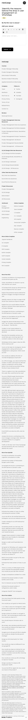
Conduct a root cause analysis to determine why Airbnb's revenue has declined (12, 330)
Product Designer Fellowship (10, 72)
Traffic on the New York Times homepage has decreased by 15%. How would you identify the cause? (14, 446)
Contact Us (5, 108)
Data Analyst (5, 195)
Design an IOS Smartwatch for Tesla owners (12, 640)
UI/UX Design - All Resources (10, 168)
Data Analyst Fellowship (9, 75)
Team (3, 89)
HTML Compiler (18, 232)
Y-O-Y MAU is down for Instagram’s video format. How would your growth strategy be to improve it (14, 608)
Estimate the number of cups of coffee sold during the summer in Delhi (13, 512)
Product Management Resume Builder (12, 143)
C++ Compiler (18, 216)
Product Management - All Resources (12, 146)
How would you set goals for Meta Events (14, 603)
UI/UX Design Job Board (9, 161)
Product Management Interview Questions (14, 125)
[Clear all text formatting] (23, 29)
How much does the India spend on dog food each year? (13, 599)
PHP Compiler (5, 249)
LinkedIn (18, 92)
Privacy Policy (6, 99)
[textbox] (14, 39)
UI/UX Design (6, 192)
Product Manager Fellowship (10, 69)
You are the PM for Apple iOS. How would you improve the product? (13, 669)
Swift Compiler (6, 255)
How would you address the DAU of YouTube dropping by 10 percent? (12, 356)
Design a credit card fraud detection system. (12, 543)
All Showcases (6, 199)
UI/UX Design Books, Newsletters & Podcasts (12, 157)
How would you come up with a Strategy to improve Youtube (13, 658)
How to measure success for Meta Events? (14, 583)
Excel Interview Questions (9, 178)
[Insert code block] (14, 29)
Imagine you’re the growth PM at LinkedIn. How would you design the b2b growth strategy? (14, 634)
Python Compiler (19, 206)
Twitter (18, 89)
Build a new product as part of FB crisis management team (13, 558)
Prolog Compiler (6, 262)
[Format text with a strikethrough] (19, 29)
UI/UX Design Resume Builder (10, 165)
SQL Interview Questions (9, 175)
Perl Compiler (5, 265)
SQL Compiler (18, 225)
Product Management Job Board (11, 139)
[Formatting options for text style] (4, 29)
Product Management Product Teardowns (14, 136)
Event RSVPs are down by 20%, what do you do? (13, 432)
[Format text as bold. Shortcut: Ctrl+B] (8, 29)
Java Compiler (18, 209)
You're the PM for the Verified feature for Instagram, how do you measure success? (14, 517)
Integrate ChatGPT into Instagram (12, 591)
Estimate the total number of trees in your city (14, 563)
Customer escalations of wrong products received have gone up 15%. (13, 278)
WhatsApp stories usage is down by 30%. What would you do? (13, 343)
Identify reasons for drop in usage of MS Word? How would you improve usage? (13, 300)
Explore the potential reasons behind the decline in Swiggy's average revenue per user (13, 294)
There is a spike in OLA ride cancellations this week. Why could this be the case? (13, 372)
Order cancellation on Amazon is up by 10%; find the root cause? (13, 283)
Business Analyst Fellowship (10, 78)
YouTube (18, 95)
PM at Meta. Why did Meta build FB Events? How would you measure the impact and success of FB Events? (14, 627)
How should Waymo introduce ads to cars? (12, 621)
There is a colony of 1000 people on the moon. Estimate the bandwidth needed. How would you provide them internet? (13, 569)
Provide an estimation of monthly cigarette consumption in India (11, 456)
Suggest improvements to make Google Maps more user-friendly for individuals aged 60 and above (13, 537)
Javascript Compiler (20, 222)
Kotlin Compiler (6, 252)
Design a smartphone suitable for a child (13, 574)
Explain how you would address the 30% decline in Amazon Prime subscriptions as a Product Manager (14, 306)
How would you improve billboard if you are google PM (13, 645)
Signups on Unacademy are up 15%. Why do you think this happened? (13, 317)
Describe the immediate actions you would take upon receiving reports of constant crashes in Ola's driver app (12, 337)
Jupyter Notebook (7, 239)
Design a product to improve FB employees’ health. (11, 663)
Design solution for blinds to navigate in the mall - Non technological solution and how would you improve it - (14, 615)
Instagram (19, 99)
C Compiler (17, 212)
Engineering (5, 217)
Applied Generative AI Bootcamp (11, 82)
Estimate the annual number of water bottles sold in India (12, 578)
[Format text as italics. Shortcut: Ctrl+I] (11, 29)
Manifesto (4, 92)
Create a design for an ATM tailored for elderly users (13, 522)
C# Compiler (17, 219)
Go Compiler (5, 242)
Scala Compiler (6, 259)
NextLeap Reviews (7, 116)
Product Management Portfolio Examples (13, 128)
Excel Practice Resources (9, 182)
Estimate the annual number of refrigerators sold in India (10, 587)
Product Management (8, 189)
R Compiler (5, 246)
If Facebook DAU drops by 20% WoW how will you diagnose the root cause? (14, 288)
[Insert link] (16, 29)
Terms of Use (5, 102)
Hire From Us (5, 95)
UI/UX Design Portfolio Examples (11, 153)
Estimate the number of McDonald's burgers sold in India (12, 461)
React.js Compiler (19, 229)
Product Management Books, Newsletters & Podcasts (13, 132)
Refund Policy (6, 105)
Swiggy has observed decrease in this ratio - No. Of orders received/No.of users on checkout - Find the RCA (14, 323)
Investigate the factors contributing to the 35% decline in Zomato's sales (13, 312)
